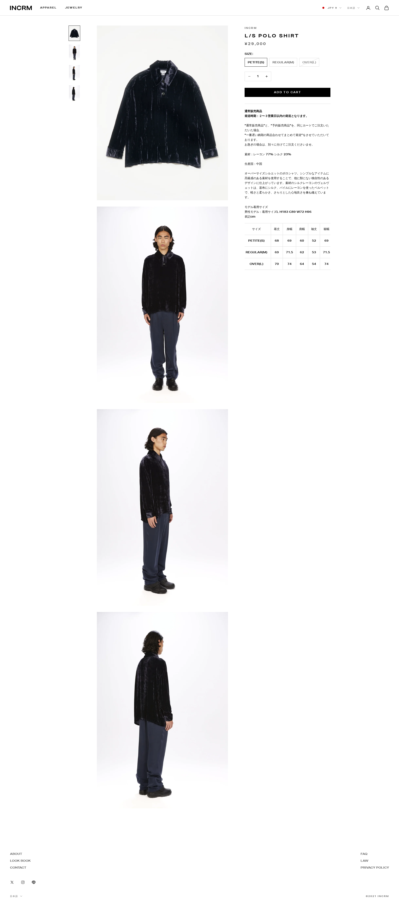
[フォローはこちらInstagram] (23, 882)
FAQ (364, 854)
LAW (364, 861)
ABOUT (16, 854)
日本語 (351, 8)
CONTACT (18, 867)
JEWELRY (73, 7)
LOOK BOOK (20, 861)
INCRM (251, 28)
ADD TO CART (287, 92)
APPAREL (48, 7)
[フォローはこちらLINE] (34, 882)
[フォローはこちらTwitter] (12, 882)
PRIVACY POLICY (375, 867)
